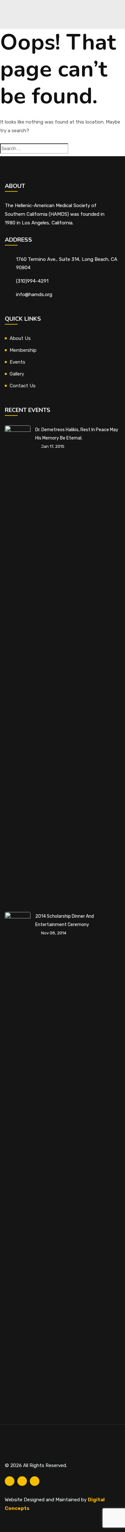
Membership (23, 350)
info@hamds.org (34, 294)
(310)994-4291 (32, 281)
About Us (20, 338)
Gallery (17, 374)
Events (17, 362)
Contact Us (23, 386)
